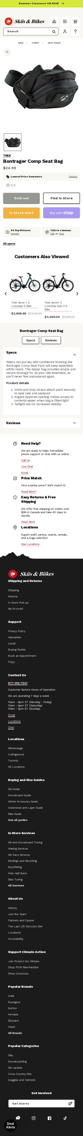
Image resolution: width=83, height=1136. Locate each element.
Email (24, 472)
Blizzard (13, 1020)
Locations (14, 721)
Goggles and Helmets (21, 1079)
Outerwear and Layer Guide (25, 807)
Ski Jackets (15, 1067)
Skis (10, 1055)
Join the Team (17, 914)
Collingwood (16, 754)
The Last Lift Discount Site (25, 926)
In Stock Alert (21, 213)
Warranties (14, 637)
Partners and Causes (21, 920)
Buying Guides (17, 649)
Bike (20, 43)
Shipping (13, 590)
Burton (12, 1008)
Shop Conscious (18, 973)
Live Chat (27, 466)
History (12, 907)
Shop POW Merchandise (23, 967)
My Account (15, 608)
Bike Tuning (15, 879)
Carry (35, 43)
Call (52, 233)
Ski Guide (14, 789)
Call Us (25, 460)
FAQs (11, 662)
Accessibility (15, 938)
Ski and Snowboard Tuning (25, 842)
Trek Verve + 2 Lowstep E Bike (21, 304)
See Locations (30, 544)
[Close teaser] (18, 1117)
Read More (28, 521)
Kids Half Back (17, 873)
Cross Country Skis (19, 1073)
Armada (13, 1014)
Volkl (11, 995)
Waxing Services (18, 848)
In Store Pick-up (18, 602)
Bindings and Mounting (22, 860)
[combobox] (30, 31)
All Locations (16, 766)
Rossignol (14, 1002)
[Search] (54, 31)
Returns (13, 596)
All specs (9, 243)
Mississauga (15, 748)
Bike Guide (14, 813)
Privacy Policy (16, 631)
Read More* (29, 491)
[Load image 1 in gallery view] (12, 142)
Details (73, 176)
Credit (12, 643)
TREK (7, 155)
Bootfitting (15, 867)
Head (11, 1026)
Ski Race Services (19, 854)
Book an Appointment (22, 655)
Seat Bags (54, 43)
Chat (61, 233)
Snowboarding (17, 1061)
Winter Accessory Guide (23, 801)
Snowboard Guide (19, 795)
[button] (64, 21)
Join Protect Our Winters (23, 961)
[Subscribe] (70, 1103)
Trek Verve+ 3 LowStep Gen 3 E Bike (56, 306)
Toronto (13, 760)
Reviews (51, 340)
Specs (30, 340)
